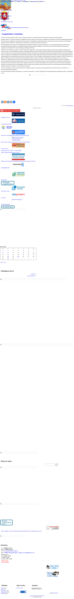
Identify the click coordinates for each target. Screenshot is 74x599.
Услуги (18, 1)
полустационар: (31, 275)
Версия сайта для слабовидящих (11, 110)
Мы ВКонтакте (8, 207)
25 (18, 256)
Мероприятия (4, 592)
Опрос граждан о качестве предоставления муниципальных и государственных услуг (21, 531)
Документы (26, 1)
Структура (11, 1)
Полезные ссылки (5, 191)
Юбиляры (3, 593)
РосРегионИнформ (5, 204)
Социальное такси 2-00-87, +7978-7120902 (11, 150)
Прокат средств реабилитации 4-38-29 (10, 152)
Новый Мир (4, 179)
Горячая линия (4, 148)
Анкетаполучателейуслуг (6, 522)
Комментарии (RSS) (40, 595)
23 (8, 256)
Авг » (5, 262)
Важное (2, 588)
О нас (4, 1)
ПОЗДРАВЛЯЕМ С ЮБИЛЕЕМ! (12, 34)
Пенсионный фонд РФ (6, 124)
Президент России (5, 117)
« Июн (1, 262)
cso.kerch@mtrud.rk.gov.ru (11, 550)
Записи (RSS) (32, 595)
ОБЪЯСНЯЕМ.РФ (5, 167)
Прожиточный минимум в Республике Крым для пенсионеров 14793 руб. (18, 161)
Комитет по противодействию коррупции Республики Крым (15, 135)
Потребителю (41, 1)
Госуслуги (3, 197)
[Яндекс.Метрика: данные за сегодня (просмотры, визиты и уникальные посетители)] (54, 593)
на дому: (33, 274)
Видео (2, 589)
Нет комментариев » (69, 105)
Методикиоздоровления (8, 183)
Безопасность (34, 1)
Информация (4, 590)
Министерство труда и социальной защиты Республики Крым (15, 142)
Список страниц (19, 588)
